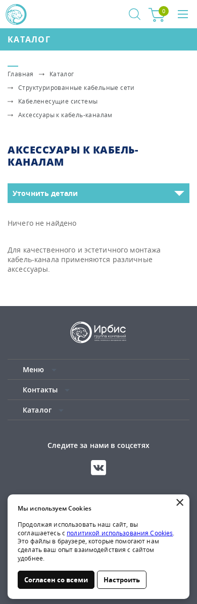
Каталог (29, 39)
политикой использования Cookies (120, 533)
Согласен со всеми (56, 579)
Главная (21, 74)
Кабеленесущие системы (57, 101)
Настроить (122, 579)
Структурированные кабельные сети (76, 87)
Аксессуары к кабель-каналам (65, 115)
